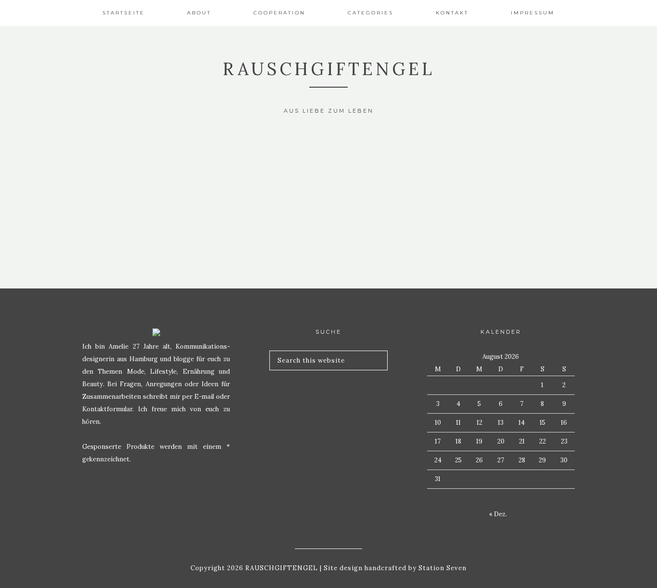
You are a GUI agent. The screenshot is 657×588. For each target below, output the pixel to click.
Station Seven (442, 568)
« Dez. (498, 514)
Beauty (159, 159)
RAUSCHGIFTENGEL (329, 69)
